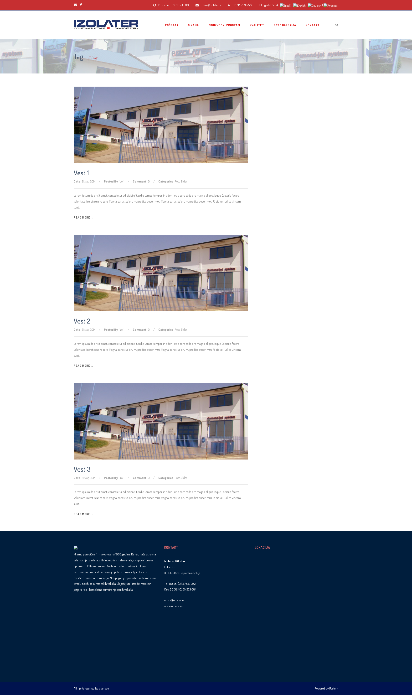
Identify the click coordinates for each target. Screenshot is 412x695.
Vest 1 (81, 172)
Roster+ (333, 688)
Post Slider (181, 181)
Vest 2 (82, 321)
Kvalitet (257, 25)
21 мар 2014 (88, 181)
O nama (193, 25)
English (265, 5)
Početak (171, 25)
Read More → (84, 217)
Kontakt (312, 25)
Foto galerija (285, 25)
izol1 (121, 181)
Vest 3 (82, 469)
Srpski (275, 5)
